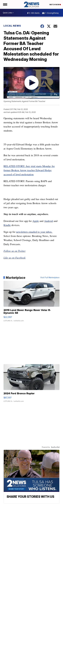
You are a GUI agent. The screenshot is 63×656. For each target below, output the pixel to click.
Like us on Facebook (14, 257)
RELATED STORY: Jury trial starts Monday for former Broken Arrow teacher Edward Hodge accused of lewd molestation (29, 170)
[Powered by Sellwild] (55, 447)
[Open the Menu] (5, 4)
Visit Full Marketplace (49, 278)
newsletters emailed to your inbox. (34, 232)
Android (48, 221)
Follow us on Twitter (14, 251)
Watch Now (54, 4)
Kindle (7, 225)
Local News (12, 25)
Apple (35, 221)
